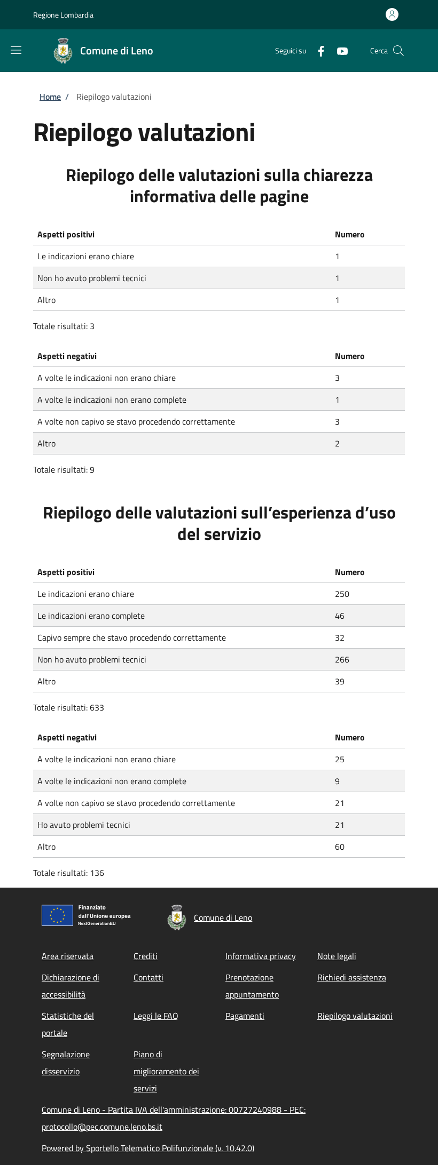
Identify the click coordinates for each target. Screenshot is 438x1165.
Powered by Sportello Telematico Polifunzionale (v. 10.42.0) (148, 1148)
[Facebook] (316, 50)
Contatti (148, 977)
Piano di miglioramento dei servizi (166, 1071)
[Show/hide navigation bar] (16, 50)
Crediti (146, 955)
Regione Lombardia (63, 14)
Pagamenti (244, 1015)
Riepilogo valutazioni (355, 1015)
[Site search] (398, 50)
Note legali (336, 955)
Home (50, 96)
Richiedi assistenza (351, 977)
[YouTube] (338, 50)
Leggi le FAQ (156, 1015)
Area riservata (67, 955)
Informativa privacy (260, 955)
